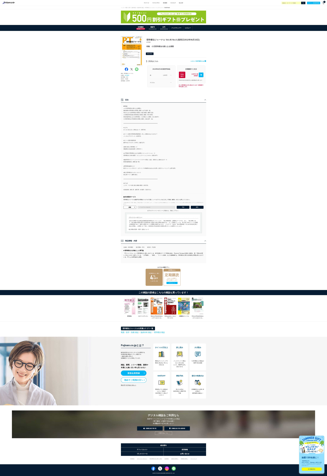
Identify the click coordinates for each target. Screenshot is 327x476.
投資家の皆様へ (184, 458)
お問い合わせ (184, 454)
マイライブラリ (156, 2)
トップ (122, 7)
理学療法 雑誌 (159, 332)
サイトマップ (194, 458)
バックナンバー (159, 7)
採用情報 (185, 449)
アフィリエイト (142, 449)
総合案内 (163, 445)
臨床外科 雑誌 (140, 7)
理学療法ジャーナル (149, 7)
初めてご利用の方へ (133, 380)
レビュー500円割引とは (198, 61)
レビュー (188, 28)
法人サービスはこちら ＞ (128, 385)
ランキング (173, 2)
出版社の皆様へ (174, 458)
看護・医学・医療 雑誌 (130, 7)
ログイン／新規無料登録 (313, 2)
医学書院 (127, 75)
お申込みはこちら (172, 282)
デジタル (152, 82)
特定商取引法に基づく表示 (156, 458)
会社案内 (167, 458)
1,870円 (165, 75)
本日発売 (165, 2)
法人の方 (181, 2)
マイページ (146, 2)
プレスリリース (142, 454)
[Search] (303, 3)
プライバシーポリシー (142, 458)
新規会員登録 (134, 373)
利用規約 (132, 458)
